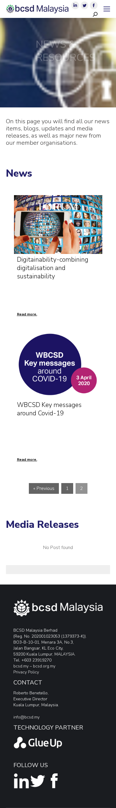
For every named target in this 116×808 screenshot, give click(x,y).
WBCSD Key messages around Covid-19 (49, 409)
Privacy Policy (26, 672)
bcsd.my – (23, 666)
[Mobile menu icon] (107, 9)
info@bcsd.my (26, 717)
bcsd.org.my (44, 666)
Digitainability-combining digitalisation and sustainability (52, 267)
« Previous (43, 488)
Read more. (27, 314)
